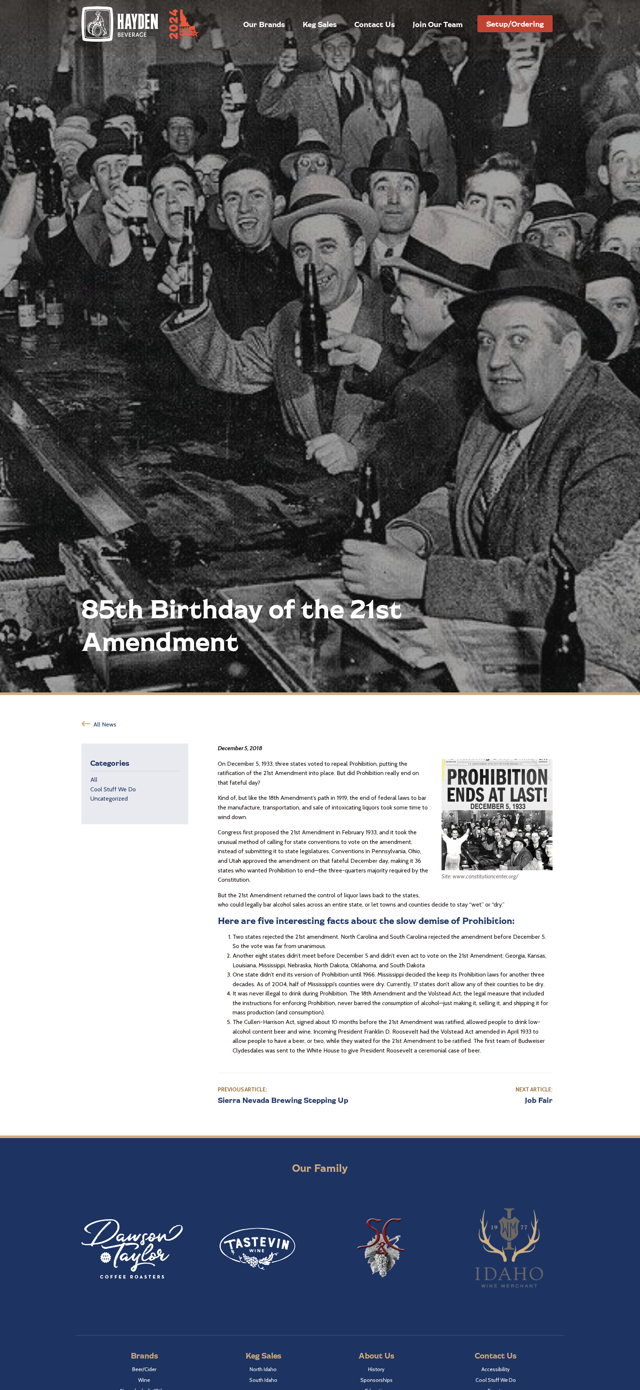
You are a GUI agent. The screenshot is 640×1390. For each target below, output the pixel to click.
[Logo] (120, 24)
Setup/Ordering (515, 23)
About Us (376, 1355)
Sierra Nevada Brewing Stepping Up (283, 1099)
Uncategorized (109, 798)
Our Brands (264, 24)
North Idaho (263, 1369)
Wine (144, 1380)
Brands (144, 1355)
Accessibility (495, 1369)
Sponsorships (376, 1380)
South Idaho (263, 1380)
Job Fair (539, 1099)
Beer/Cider (144, 1369)
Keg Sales (320, 24)
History (376, 1369)
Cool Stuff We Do (113, 789)
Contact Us (374, 24)
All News (104, 724)
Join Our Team (438, 24)
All (93, 779)
